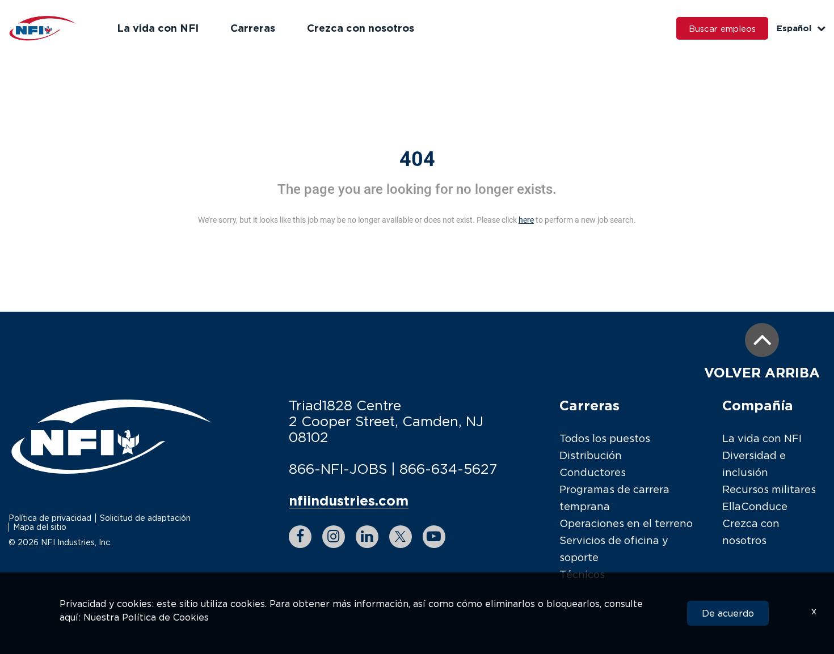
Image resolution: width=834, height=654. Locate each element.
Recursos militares (769, 489)
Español (794, 28)
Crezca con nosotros (360, 27)
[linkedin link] (367, 536)
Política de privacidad (50, 517)
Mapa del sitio (39, 527)
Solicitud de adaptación (145, 517)
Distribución (590, 455)
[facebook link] (300, 536)
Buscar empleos (722, 28)
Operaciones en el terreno (626, 523)
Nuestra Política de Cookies (146, 617)
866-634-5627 (448, 468)
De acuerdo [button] (728, 613)
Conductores (592, 472)
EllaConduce (754, 506)
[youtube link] (434, 536)
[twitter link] (400, 536)
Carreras (252, 27)
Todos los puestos (604, 438)
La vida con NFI (158, 27)
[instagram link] (333, 536)
